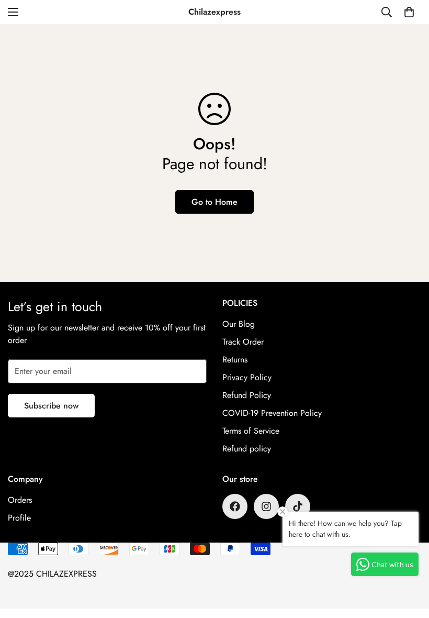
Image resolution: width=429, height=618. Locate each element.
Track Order (243, 342)
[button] (409, 12)
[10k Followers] (234, 506)
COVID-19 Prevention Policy (272, 413)
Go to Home (214, 202)
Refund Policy (246, 395)
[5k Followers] (266, 506)
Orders (20, 500)
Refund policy (246, 449)
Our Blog (238, 324)
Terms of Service (250, 431)
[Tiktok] (297, 506)
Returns (234, 360)
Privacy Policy (247, 377)
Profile (19, 518)
